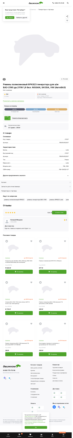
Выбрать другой (21, 17)
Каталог (3, 182)
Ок (36, 427)
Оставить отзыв (59, 212)
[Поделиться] (67, 16)
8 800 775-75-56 (59, 3)
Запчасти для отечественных (10, 186)
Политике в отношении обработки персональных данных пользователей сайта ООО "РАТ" (35, 422)
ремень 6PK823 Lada (56, 199)
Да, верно (10, 17)
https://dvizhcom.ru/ (30, 416)
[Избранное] (67, 20)
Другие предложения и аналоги (14, 175)
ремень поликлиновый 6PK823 (14, 199)
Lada (67, 150)
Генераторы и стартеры (9, 191)
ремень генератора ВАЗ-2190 (36, 199)
